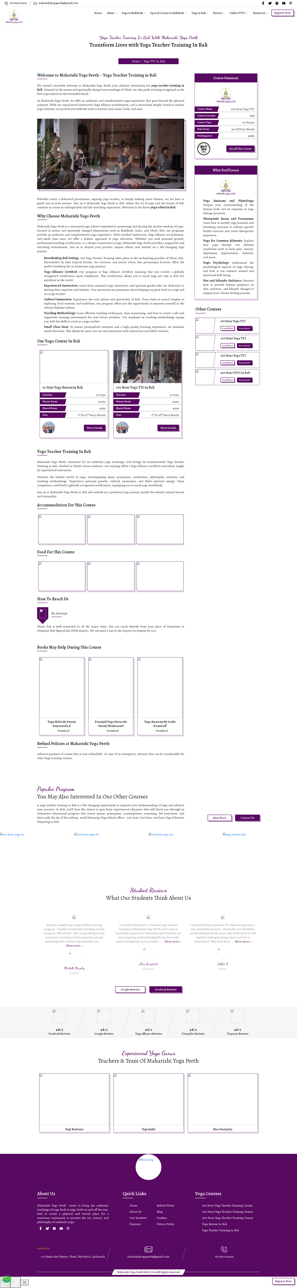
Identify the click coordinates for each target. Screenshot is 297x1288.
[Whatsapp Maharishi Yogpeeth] (6, 1280)
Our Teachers (138, 1218)
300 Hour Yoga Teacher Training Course (227, 1218)
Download (63, 731)
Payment (135, 1224)
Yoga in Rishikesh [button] (133, 13)
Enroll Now (227, 328)
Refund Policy (165, 1205)
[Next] (15, 1282)
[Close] (25, 1282)
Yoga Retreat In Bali (214, 1224)
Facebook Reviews (166, 989)
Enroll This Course (240, 149)
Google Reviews (130, 989)
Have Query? (245, 328)
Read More (219, 818)
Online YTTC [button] (237, 13)
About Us (135, 1212)
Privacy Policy (165, 1224)
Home (98, 13)
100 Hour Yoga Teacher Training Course (227, 1205)
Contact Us (247, 818)
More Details (94, 428)
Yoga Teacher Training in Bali (220, 1230)
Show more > (98, 941)
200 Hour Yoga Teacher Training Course (227, 1212)
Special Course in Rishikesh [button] (167, 13)
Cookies (162, 1218)
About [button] (111, 13)
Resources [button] (259, 13)
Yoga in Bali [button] (198, 13)
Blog (160, 1212)
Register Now (282, 13)
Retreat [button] (218, 13)
